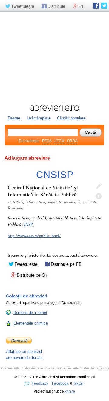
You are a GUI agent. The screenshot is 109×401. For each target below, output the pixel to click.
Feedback (40, 383)
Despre (14, 118)
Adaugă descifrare (99, 196)
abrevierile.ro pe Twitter (104, 6)
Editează (99, 186)
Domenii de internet (30, 312)
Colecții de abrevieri (26, 295)
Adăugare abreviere (27, 158)
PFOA (46, 141)
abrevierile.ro (54, 107)
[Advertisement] (54, 56)
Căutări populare (71, 118)
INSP (28, 224)
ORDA (72, 141)
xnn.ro (70, 391)
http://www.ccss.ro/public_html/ (34, 235)
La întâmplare (39, 118)
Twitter (78, 383)
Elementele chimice (30, 323)
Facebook (60, 383)
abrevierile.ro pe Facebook (96, 6)
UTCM (59, 141)
